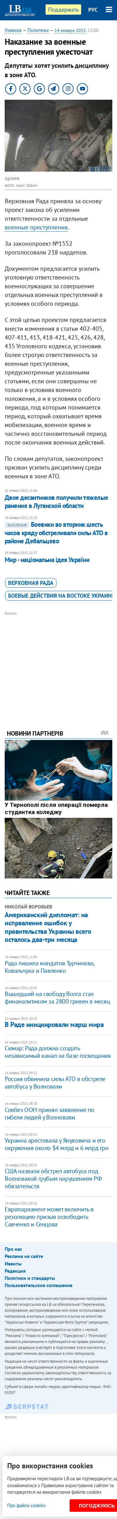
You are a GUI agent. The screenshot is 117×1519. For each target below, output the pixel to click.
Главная (13, 30)
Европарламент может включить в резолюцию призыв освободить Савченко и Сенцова (49, 1216)
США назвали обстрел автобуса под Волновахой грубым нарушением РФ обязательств (53, 1178)
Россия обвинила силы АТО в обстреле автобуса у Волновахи (55, 1082)
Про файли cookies (26, 1505)
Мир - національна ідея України (47, 560)
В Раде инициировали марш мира (54, 1024)
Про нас (13, 1249)
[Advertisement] (58, 662)
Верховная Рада (30, 582)
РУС (93, 9)
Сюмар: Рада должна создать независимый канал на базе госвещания (58, 1052)
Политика (38, 30)
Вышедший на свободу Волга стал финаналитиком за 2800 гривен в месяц (57, 997)
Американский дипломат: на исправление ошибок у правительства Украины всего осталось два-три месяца (48, 927)
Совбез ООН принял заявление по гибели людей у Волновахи (49, 1113)
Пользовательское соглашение (38, 1285)
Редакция (15, 1271)
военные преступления (36, 227)
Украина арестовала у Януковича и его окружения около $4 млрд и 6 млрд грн (57, 1144)
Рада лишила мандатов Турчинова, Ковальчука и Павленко (50, 967)
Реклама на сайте (24, 1256)
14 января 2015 (70, 30)
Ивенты (13, 1263)
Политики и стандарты (30, 1278)
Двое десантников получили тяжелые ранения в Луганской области (56, 501)
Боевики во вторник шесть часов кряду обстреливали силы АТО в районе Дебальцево (56, 532)
